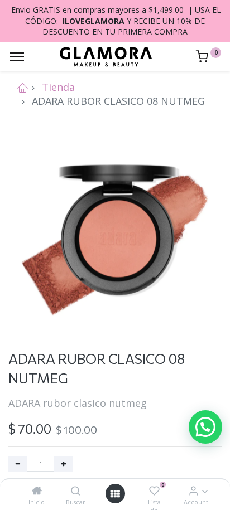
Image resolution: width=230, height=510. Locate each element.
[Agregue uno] (63, 464)
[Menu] (17, 56)
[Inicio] (37, 490)
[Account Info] (193, 490)
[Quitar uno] (17, 464)
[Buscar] (75, 490)
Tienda (58, 87)
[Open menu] (115, 494)
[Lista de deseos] (154, 490)
